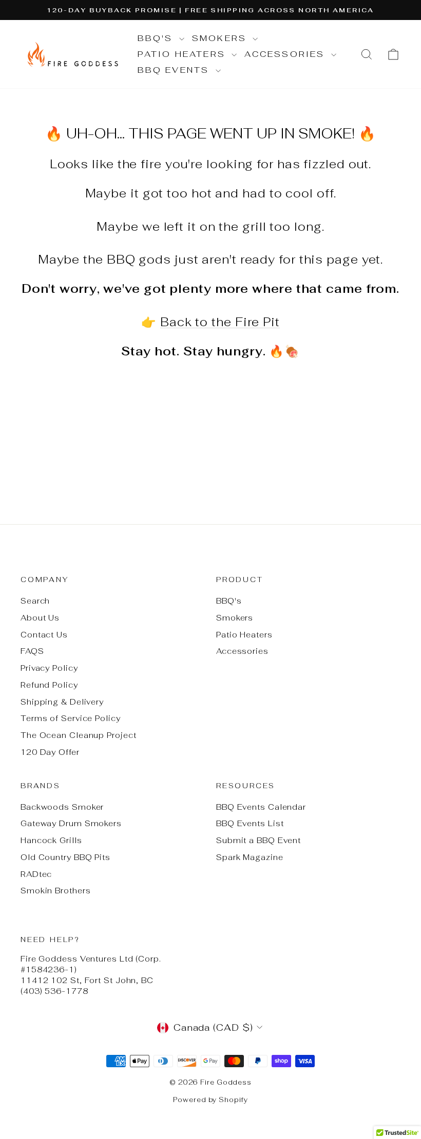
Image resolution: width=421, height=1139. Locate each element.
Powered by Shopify (210, 1099)
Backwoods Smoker (62, 807)
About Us (40, 618)
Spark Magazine (249, 857)
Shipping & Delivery (62, 702)
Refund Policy (49, 685)
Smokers (221, 38)
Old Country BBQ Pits (65, 857)
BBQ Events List (250, 823)
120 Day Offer (50, 752)
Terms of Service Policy (71, 718)
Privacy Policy (49, 668)
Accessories (286, 54)
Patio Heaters (183, 54)
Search (35, 601)
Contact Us (44, 635)
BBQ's (157, 38)
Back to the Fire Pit (220, 322)
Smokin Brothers (56, 890)
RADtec (36, 874)
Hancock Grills (51, 840)
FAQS (32, 651)
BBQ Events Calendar (261, 807)
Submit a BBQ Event (258, 840)
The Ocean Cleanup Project (79, 735)
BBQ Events (175, 70)
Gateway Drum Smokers (71, 823)
